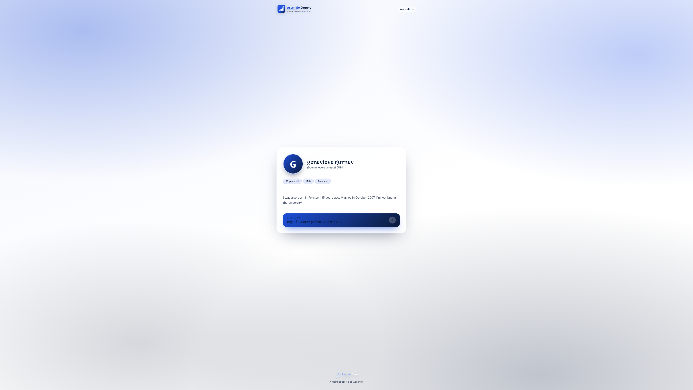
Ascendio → (407, 9)
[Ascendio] (293, 9)
